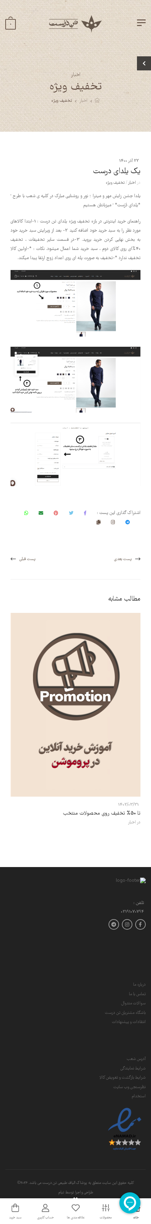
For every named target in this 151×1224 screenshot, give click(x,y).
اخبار (83, 101)
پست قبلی (27, 559)
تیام (61, 1192)
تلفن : (138, 903)
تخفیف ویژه (61, 101)
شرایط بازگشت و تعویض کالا (122, 1078)
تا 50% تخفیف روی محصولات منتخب (101, 813)
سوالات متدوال (133, 1003)
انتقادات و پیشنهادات (129, 1022)
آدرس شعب (136, 1059)
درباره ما (139, 985)
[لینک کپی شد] (98, 522)
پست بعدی (123, 559)
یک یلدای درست (116, 171)
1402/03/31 (128, 805)
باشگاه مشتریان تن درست (125, 1013)
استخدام (139, 1096)
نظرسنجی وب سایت (129, 1087)
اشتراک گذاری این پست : (118, 513)
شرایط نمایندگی (133, 1069)
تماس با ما (137, 994)
